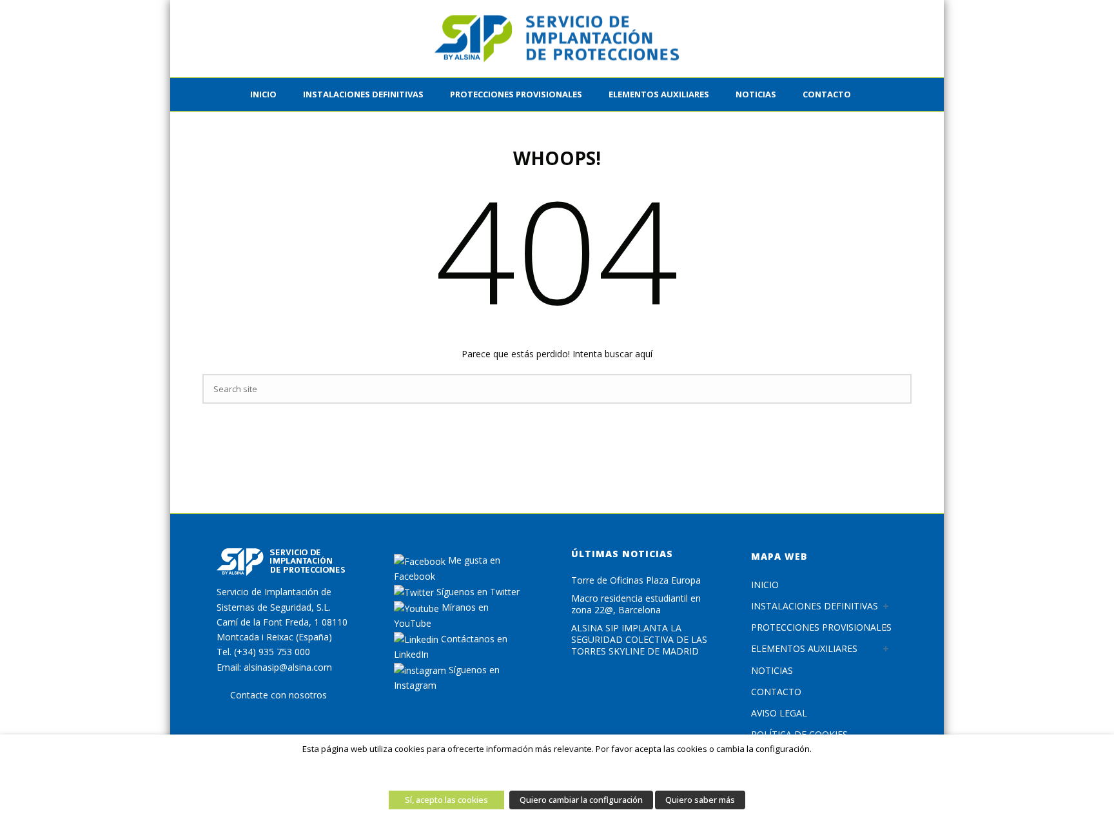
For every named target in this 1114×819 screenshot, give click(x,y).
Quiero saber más (700, 799)
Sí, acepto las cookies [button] (446, 799)
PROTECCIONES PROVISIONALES (516, 94)
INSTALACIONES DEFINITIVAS (363, 94)
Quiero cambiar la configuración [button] (581, 799)
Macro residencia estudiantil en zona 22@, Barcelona (636, 604)
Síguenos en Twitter (477, 592)
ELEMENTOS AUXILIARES (659, 94)
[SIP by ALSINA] (557, 38)
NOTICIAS (772, 670)
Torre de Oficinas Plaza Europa (636, 580)
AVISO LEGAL (779, 713)
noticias (756, 94)
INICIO (263, 94)
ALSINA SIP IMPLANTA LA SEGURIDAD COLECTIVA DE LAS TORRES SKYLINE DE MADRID (639, 639)
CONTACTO (827, 94)
